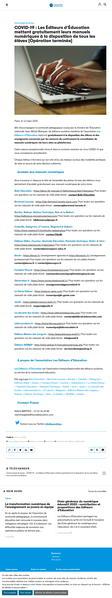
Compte (99, 4)
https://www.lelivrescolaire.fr (50, 323)
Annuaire (56, 557)
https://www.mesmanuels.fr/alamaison (34, 245)
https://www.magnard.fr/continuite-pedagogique (39, 230)
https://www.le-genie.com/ (49, 291)
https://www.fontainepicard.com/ (51, 270)
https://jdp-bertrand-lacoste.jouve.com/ (57, 201)
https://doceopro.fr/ (79, 255)
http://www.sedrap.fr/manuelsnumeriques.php (58, 345)
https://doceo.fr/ (32, 255)
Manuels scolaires (36, 441)
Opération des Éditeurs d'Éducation (70, 441)
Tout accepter (10, 592)
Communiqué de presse (17, 441)
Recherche (104, 4)
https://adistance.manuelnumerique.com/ (35, 216)
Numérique (49, 441)
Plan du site (56, 560)
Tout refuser (25, 592)
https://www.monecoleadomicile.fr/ (49, 280)
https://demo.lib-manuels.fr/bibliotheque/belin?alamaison (64, 191)
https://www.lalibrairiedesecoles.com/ (60, 313)
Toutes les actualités (97, 491)
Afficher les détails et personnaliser (50, 592)
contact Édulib (54, 234)
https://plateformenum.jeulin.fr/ (39, 302)
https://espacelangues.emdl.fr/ (64, 334)
